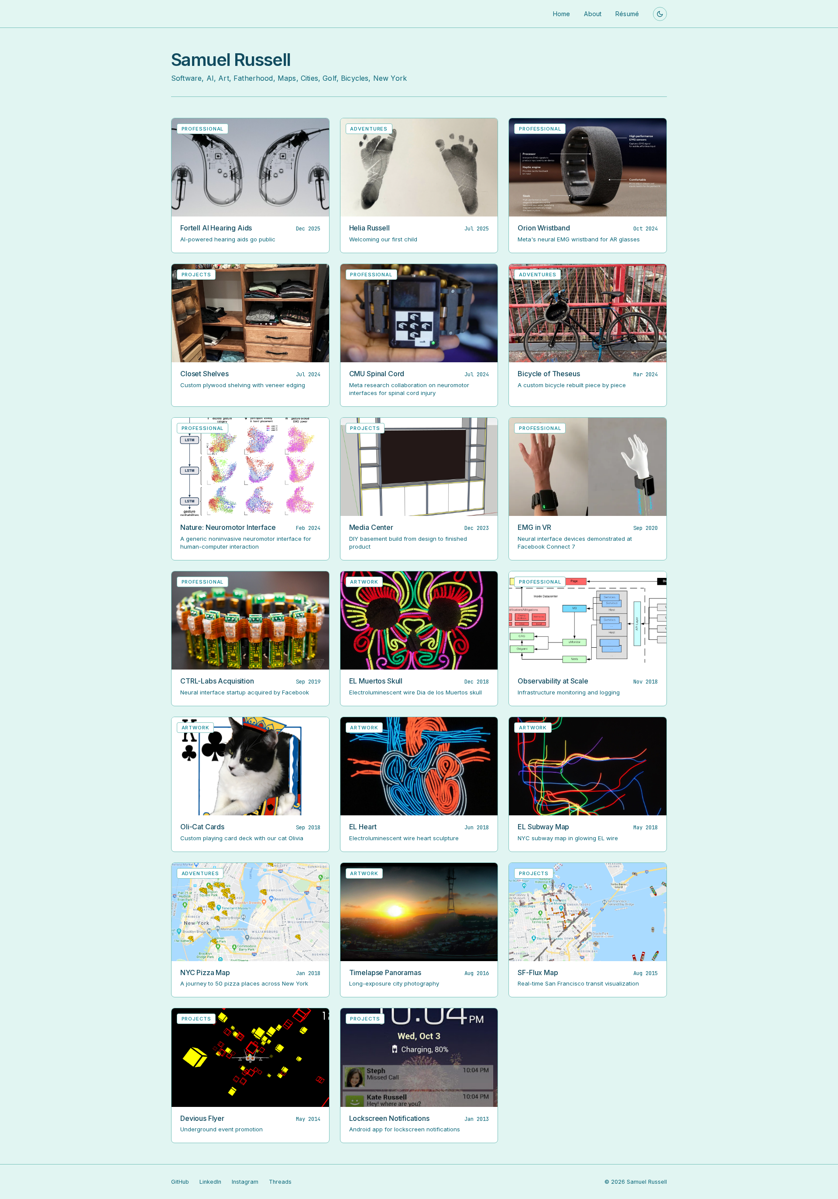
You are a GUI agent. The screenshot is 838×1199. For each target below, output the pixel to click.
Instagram (245, 1181)
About (592, 13)
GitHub (180, 1181)
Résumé (627, 13)
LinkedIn (210, 1181)
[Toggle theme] (660, 14)
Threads (280, 1181)
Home (561, 13)
